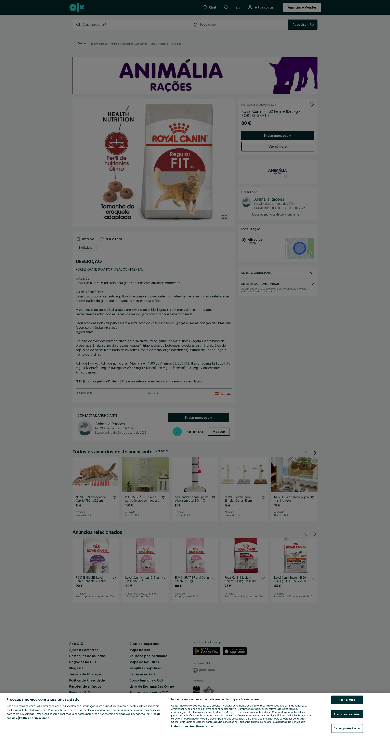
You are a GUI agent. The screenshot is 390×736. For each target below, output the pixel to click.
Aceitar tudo (347, 699)
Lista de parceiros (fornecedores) (193, 726)
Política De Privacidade (34, 718)
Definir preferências (347, 728)
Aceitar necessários (347, 714)
